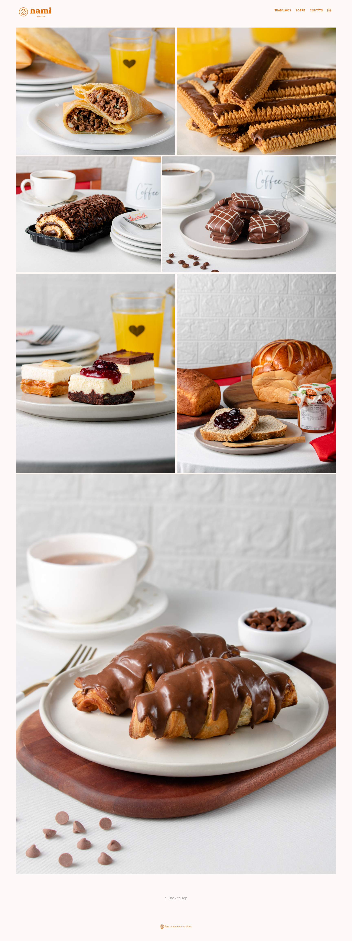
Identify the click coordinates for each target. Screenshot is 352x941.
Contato (316, 10)
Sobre (300, 10)
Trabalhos (283, 10)
